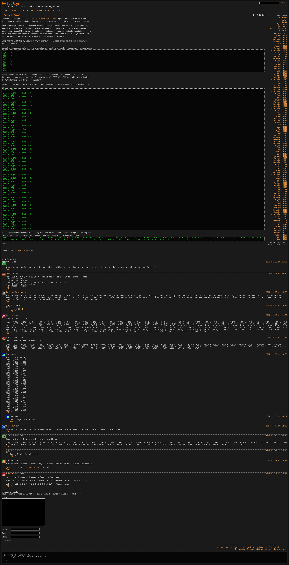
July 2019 (282, 81)
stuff (53, 11)
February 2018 (280, 100)
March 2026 (281, 36)
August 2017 (281, 110)
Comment (7, 497)
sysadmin (10, 426)
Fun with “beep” (11, 15)
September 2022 (279, 50)
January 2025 (280, 38)
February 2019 (280, 85)
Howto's (283, 18)
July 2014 (282, 166)
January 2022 (280, 56)
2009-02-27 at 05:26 (276, 273)
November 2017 (280, 104)
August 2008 (281, 235)
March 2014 (281, 171)
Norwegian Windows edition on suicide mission (261, 549)
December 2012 (280, 185)
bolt (12, 306)
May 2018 (282, 96)
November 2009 (280, 221)
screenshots (43, 11)
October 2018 (280, 90)
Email (6, 533)
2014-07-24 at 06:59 (276, 436)
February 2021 (280, 67)
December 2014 (280, 160)
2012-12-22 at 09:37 (276, 416)
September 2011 (279, 198)
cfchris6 (10, 274)
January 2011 (280, 208)
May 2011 (282, 204)
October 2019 (280, 77)
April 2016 (281, 131)
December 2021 (280, 59)
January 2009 (280, 231)
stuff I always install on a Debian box (41, 19)
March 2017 (281, 117)
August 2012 (281, 187)
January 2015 (280, 158)
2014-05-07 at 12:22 (276, 426)
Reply (9, 269)
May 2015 (282, 150)
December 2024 (280, 40)
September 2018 (279, 92)
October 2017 (280, 106)
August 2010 (281, 216)
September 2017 (279, 108)
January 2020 (280, 75)
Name (6, 529)
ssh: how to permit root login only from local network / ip (251, 547)
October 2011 (280, 196)
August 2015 (281, 146)
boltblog (10, 3)
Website (6, 537)
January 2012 (280, 194)
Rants (284, 22)
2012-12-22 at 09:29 (276, 354)
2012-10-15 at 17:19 (276, 337)
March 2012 (281, 189)
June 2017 (282, 115)
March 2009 (281, 227)
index (15, 11)
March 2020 (281, 73)
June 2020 (282, 71)
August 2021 (281, 61)
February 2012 (280, 191)
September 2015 (279, 144)
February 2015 (280, 156)
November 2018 (280, 88)
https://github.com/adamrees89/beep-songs (28, 467)
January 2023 (280, 48)
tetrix (9, 315)
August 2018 (281, 94)
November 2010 (280, 210)
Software (282, 26)
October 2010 (280, 212)
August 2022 (281, 52)
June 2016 (282, 127)
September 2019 (279, 79)
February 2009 (280, 229)
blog (59, 11)
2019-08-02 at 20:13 (276, 474)
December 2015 (280, 137)
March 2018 (281, 98)
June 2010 (282, 218)
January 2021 (280, 69)
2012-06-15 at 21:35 (276, 315)
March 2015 (281, 154)
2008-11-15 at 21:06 (276, 262)
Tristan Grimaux (14, 292)
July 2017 (282, 113)
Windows (283, 30)
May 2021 (282, 63)
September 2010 (279, 214)
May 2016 (282, 129)
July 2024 (282, 44)
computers (31, 11)
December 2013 (280, 173)
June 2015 (282, 148)
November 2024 (280, 42)
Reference (282, 24)
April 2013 (281, 179)
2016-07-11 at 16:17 (276, 460)
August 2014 (281, 164)
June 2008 (282, 239)
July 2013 (282, 177)
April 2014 (281, 169)
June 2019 (282, 83)
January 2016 (280, 135)
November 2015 (280, 140)
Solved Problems (278, 28)
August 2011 (281, 200)
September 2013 (279, 175)
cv (20, 11)
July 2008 (282, 237)
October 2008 (280, 233)
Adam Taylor (12, 436)
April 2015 (281, 152)
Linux (284, 20)
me (23, 11)
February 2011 (280, 206)
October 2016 (280, 121)
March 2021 (281, 65)
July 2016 (282, 125)
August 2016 (281, 123)
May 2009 (282, 223)
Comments (28, 251)
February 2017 (280, 119)
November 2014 (280, 162)
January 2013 (280, 183)
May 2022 (282, 54)
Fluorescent (12, 474)
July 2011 (282, 202)
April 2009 (281, 225)
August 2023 (281, 46)
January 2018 (280, 102)
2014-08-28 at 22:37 (276, 451)
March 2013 (281, 181)
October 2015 (280, 142)
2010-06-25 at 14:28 (276, 292)
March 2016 (281, 133)
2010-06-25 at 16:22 (276, 305)
